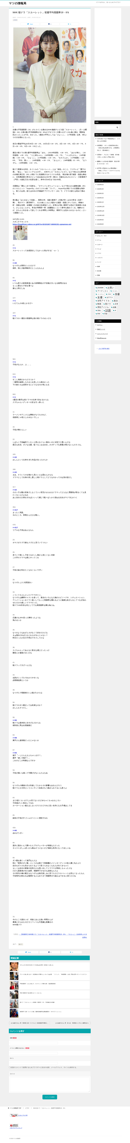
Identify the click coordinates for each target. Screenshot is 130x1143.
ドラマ (15, 20)
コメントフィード (102, 333)
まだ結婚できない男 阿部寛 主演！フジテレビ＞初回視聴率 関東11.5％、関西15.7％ (30, 1023)
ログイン (99, 325)
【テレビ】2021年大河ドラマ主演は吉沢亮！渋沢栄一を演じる (36, 965)
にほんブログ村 (23, 1115)
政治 (116, 301)
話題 (108, 310)
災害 (116, 304)
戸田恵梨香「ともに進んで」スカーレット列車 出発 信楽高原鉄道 (37, 983)
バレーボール (100, 294)
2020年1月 (100, 202)
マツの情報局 (17, 3)
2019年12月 (100, 206)
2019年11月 (100, 211)
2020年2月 (100, 198)
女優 (99, 297)
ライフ (99, 262)
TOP (15, 1108)
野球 (98, 314)
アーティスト (102, 291)
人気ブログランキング (16, 1128)
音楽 (105, 314)
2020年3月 (100, 193)
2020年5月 (100, 184)
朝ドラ (20, 944)
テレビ (99, 249)
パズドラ (99, 257)
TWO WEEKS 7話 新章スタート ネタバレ (31, 993)
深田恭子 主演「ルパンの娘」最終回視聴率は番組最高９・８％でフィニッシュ (41, 1011)
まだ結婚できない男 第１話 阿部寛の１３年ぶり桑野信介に (72, 1023)
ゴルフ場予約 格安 (103, 348)
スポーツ (99, 244)
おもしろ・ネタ (101, 235)
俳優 (117, 294)
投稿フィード (101, 329)
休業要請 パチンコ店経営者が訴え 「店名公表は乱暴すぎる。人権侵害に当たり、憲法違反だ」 (108, 148)
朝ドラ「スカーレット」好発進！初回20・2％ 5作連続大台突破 (37, 1002)
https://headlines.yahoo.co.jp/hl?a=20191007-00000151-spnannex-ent (42, 224)
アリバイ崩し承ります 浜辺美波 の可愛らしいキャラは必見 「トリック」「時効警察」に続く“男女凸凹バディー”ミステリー (53, 974)
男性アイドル (103, 307)
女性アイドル (103, 301)
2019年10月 (100, 215)
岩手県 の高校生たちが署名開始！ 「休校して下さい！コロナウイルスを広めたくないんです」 (108, 170)
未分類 (99, 271)
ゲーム (99, 240)
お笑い (110, 287)
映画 (99, 304)
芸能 (98, 275)
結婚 (114, 307)
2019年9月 (100, 220)
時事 (98, 266)
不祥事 (109, 294)
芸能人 (99, 310)
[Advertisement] (50, 333)
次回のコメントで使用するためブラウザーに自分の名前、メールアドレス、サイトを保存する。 (44, 1067)
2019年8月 (100, 224)
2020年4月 (100, 189)
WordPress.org (101, 338)
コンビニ (115, 291)
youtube (100, 288)
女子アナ (109, 297)
